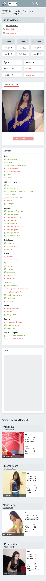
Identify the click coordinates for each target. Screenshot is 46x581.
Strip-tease (10, 243)
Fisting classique (13, 308)
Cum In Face (11, 328)
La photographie (12, 188)
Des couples (11, 194)
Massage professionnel (15, 211)
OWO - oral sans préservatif (16, 165)
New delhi (17, 11)
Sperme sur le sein (13, 325)
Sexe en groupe (12, 168)
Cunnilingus (11, 298)
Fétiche (9, 178)
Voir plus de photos (23, 139)
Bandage (10, 275)
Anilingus (10, 301)
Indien (28, 69)
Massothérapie (12, 223)
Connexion (37, 3)
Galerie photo (11, 84)
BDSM (9, 263)
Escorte (9, 185)
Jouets (9, 175)
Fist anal (9, 312)
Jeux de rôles (11, 272)
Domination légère (13, 260)
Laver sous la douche (14, 197)
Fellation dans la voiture (15, 295)
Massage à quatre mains (15, 226)
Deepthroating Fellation (15, 292)
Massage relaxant (13, 233)
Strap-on (10, 269)
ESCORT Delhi (7, 11)
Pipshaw (10, 201)
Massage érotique (13, 214)
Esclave (9, 266)
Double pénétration (13, 172)
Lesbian (9, 249)
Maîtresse (10, 257)
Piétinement (11, 278)
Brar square (27, 11)
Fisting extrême (12, 315)
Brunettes (30, 75)
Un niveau (10, 162)
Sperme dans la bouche (15, 322)
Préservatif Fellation (13, 286)
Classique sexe (12, 159)
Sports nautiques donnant (16, 336)
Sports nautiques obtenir (15, 339)
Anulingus (10, 204)
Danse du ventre (12, 246)
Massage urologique (14, 217)
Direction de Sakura (13, 236)
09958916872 (12, 25)
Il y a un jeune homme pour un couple (20, 191)
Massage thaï (11, 220)
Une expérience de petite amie (17, 289)
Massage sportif (12, 230)
